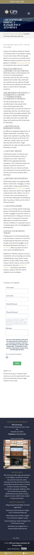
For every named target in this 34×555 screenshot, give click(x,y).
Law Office (16, 538)
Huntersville (8, 489)
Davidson (16, 487)
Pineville (13, 491)
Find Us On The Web (17, 439)
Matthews (23, 489)
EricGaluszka (9, 45)
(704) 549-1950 (17, 1)
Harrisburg (23, 487)
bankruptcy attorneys (23, 63)
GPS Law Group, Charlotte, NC (19, 543)
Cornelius (10, 487)
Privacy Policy (17, 545)
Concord (27, 484)
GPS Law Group (20, 188)
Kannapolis (16, 489)
